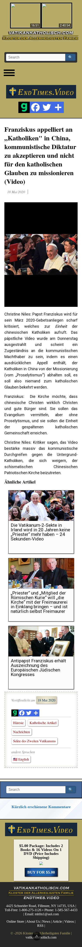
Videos (69, 921)
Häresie (18, 722)
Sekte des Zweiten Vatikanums (34, 741)
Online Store (15, 921)
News (46, 921)
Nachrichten (21, 731)
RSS (40, 925)
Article (57, 921)
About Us (33, 921)
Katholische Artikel (43, 722)
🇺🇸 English (21, 759)
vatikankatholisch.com (41, 937)
